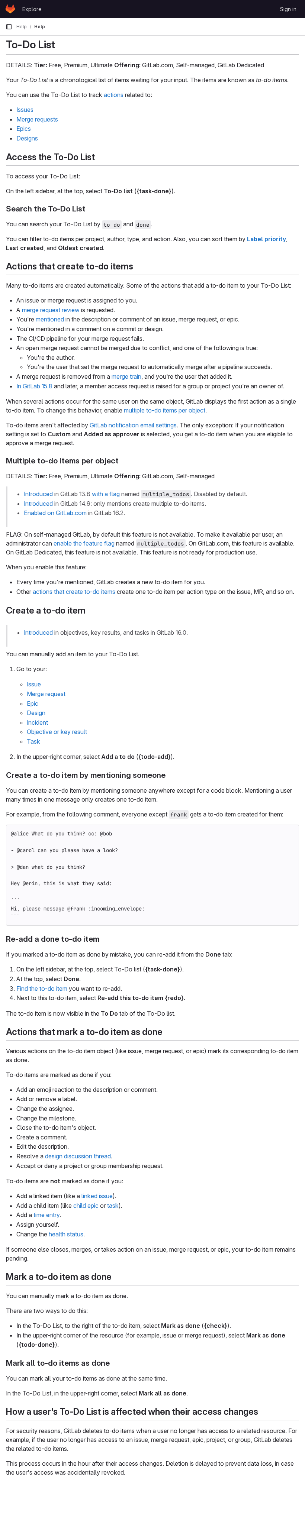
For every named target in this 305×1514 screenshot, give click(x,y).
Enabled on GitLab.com (55, 513)
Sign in (288, 9)
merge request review (51, 310)
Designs (27, 138)
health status (66, 1234)
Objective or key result (57, 731)
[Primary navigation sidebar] (9, 27)
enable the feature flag (84, 543)
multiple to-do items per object (164, 410)
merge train (126, 376)
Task (33, 741)
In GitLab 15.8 (34, 386)
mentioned (50, 319)
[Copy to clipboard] (290, 833)
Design (36, 712)
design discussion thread (78, 1156)
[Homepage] (10, 9)
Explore (32, 9)
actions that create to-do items (74, 591)
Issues (24, 109)
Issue (34, 684)
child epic (86, 1205)
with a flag (106, 494)
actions (113, 94)
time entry (46, 1215)
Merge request (46, 694)
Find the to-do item (41, 988)
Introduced (38, 494)
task (113, 1205)
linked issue (97, 1196)
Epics (23, 128)
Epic (32, 703)
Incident (37, 722)
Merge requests (37, 119)
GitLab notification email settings (133, 425)
